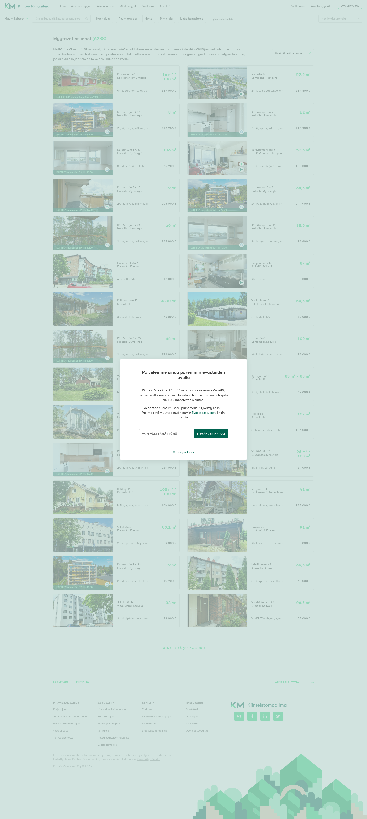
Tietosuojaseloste (183, 452)
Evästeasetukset (204, 412)
